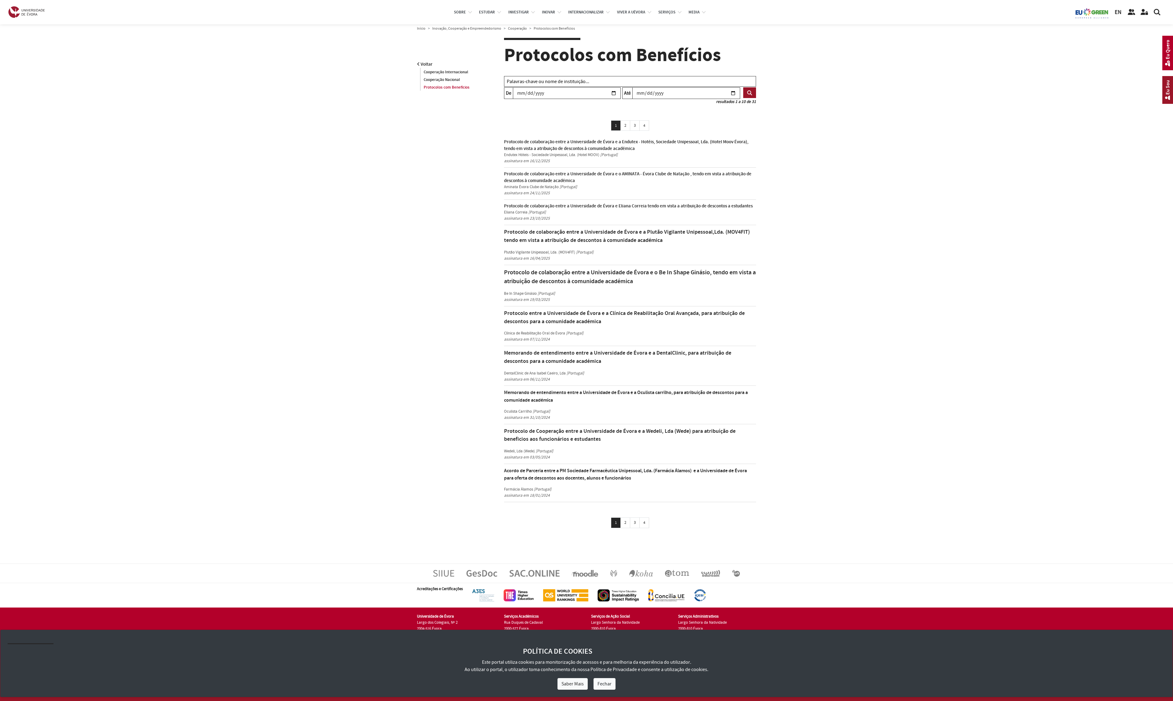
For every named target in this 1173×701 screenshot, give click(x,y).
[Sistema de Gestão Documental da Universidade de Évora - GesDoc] (481, 573)
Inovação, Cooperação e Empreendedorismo (466, 28)
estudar (487, 12)
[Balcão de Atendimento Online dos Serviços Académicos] (535, 573)
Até (627, 93)
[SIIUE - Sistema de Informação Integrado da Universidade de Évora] (443, 573)
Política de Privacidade (613, 669)
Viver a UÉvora (631, 12)
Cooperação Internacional (446, 72)
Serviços (666, 12)
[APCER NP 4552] (700, 595)
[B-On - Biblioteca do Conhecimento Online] (736, 573)
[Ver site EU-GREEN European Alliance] (1092, 13)
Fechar (604, 684)
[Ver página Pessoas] (1131, 12)
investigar (518, 12)
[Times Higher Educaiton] (518, 595)
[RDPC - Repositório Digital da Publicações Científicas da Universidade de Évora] (613, 573)
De (508, 93)
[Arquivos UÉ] (677, 573)
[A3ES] (483, 595)
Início (421, 28)
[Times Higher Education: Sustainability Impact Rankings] (618, 595)
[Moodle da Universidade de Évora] (585, 573)
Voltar (426, 64)
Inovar (548, 12)
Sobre (460, 12)
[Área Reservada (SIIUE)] (1144, 12)
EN (1118, 12)
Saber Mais (572, 684)
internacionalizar (586, 12)
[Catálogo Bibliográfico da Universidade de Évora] (641, 573)
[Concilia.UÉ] (666, 595)
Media (694, 12)
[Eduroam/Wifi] (710, 573)
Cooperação (517, 28)
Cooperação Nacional (442, 79)
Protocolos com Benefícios (447, 87)
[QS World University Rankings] (565, 595)
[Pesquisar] (1157, 12)
